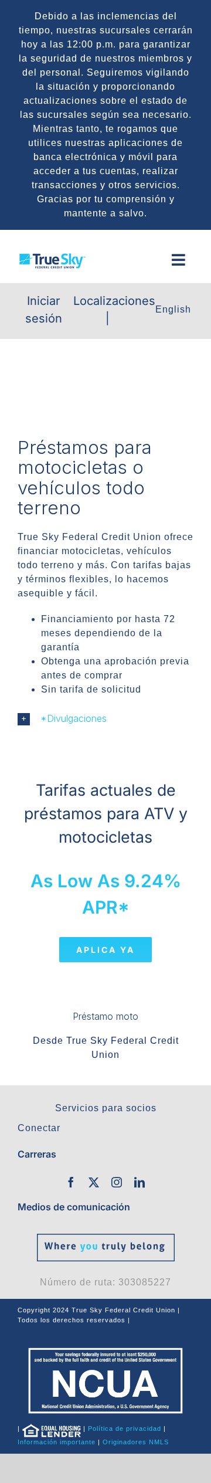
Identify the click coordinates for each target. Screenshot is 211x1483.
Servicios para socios (105, 1108)
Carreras (37, 1154)
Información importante (57, 1441)
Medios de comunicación (74, 1207)
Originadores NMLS (136, 1441)
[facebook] (71, 1182)
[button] (105, 718)
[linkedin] (139, 1182)
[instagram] (116, 1182)
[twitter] (94, 1182)
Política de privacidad (124, 1428)
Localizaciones (114, 301)
